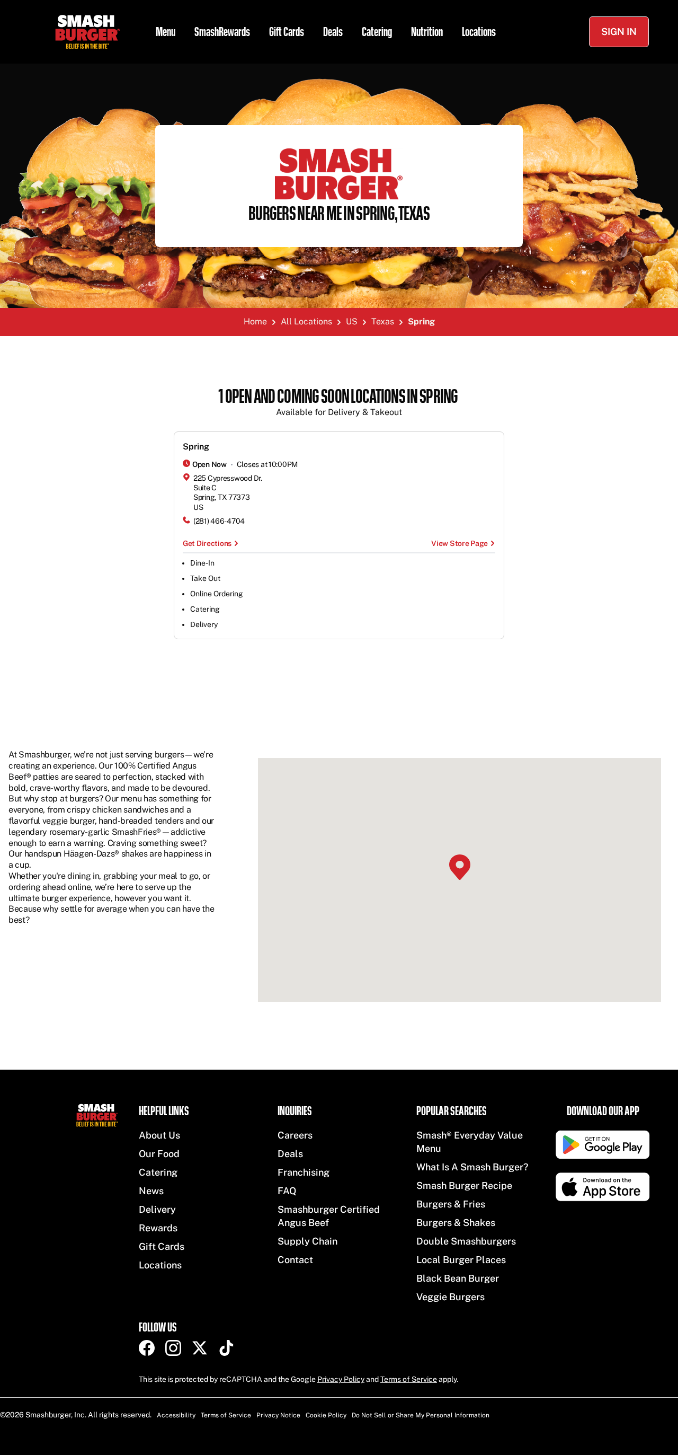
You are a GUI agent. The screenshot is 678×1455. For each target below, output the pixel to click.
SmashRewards (222, 31)
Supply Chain (307, 1241)
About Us (159, 1135)
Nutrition (427, 31)
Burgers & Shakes (455, 1222)
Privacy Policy (340, 1379)
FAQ (287, 1190)
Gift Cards (286, 31)
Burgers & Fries (450, 1204)
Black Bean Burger (457, 1278)
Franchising (303, 1172)
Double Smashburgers (466, 1241)
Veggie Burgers (450, 1296)
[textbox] (339, 403)
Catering (377, 31)
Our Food (159, 1153)
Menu (165, 31)
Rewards (158, 1227)
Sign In (619, 31)
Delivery (157, 1209)
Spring (196, 447)
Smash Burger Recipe (464, 1185)
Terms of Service (408, 1379)
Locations (479, 31)
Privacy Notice (278, 1415)
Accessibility (176, 1415)
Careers (295, 1135)
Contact (295, 1259)
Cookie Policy (326, 1415)
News (151, 1190)
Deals (333, 31)
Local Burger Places (461, 1259)
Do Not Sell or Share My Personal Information (420, 1415)
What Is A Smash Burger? (472, 1166)
